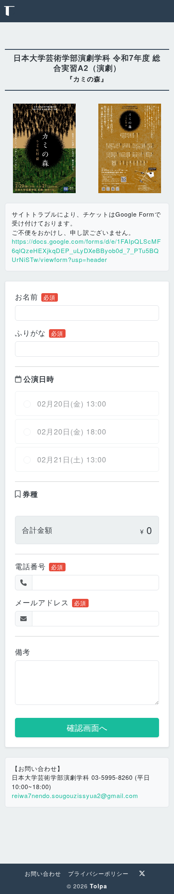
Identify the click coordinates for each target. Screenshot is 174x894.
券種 (30, 494)
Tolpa (98, 886)
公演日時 (38, 379)
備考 (22, 651)
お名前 (26, 296)
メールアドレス (42, 602)
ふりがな (30, 332)
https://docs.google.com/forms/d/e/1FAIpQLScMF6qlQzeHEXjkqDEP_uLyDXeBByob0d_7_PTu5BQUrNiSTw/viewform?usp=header (86, 250)
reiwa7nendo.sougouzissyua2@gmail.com (75, 795)
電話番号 (30, 566)
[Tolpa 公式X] (142, 873)
